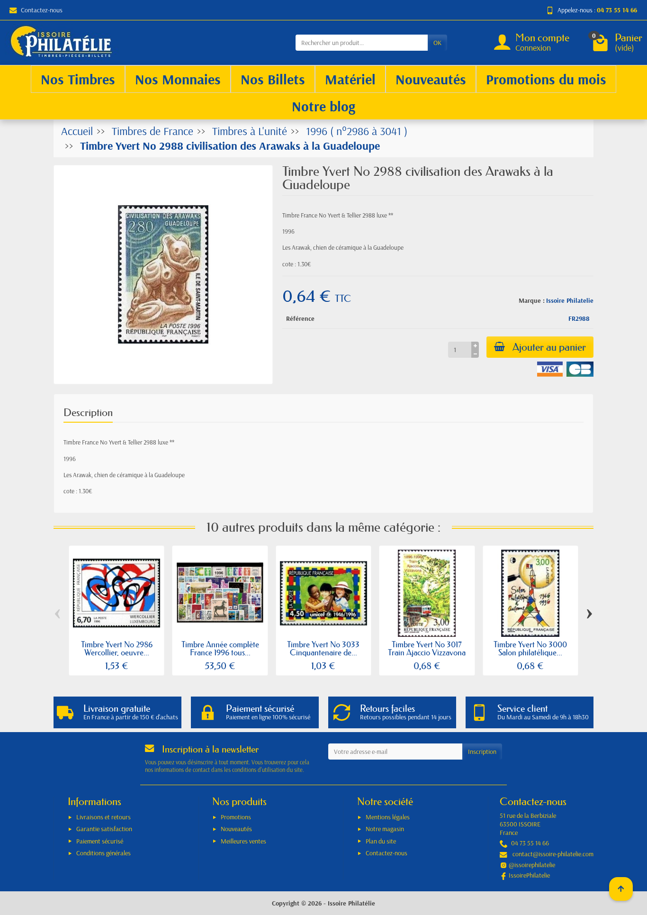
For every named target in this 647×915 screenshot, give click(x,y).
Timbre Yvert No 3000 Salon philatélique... (530, 648)
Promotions (236, 817)
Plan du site (381, 841)
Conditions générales (103, 853)
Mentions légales (388, 817)
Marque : (532, 300)
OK (437, 42)
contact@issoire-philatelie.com (552, 854)
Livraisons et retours (103, 817)
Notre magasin (385, 828)
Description (88, 412)
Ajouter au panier (549, 347)
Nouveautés (236, 828)
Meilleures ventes (243, 841)
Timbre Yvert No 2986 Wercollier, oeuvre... (117, 648)
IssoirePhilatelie (529, 875)
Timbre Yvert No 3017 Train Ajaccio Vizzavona (427, 648)
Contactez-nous (42, 10)
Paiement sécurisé (99, 841)
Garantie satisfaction (104, 828)
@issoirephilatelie (532, 865)
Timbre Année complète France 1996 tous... (220, 648)
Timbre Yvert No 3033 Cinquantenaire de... (323, 648)
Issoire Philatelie (569, 300)
